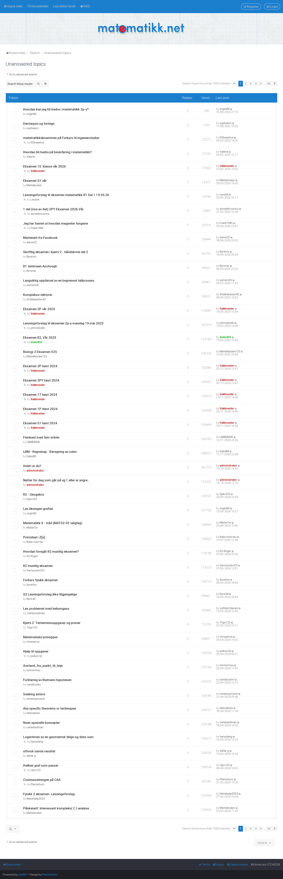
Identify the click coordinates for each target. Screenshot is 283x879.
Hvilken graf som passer (40, 765)
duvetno (32, 584)
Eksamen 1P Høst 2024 (40, 409)
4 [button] (255, 83)
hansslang (37, 741)
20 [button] (268, 83)
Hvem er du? (32, 466)
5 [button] (260, 83)
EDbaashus (37, 142)
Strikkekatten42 (36, 299)
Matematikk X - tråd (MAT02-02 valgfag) (52, 523)
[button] (234, 84)
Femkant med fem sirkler (41, 437)
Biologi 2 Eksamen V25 (40, 352)
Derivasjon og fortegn (38, 123)
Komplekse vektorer (37, 295)
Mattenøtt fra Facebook (40, 238)
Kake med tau (35, 541)
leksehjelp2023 (36, 798)
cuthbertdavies (36, 613)
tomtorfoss (33, 670)
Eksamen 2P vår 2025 (39, 309)
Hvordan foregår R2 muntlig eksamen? (51, 551)
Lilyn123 (36, 770)
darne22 (32, 242)
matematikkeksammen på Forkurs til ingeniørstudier (61, 138)
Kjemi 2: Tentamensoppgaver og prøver (51, 623)
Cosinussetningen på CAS (42, 780)
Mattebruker (34, 185)
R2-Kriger (32, 556)
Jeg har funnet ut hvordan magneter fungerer (55, 223)
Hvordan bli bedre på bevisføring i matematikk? (57, 152)
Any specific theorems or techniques (49, 708)
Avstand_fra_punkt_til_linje (43, 666)
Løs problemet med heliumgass (46, 608)
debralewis (33, 713)
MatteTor (32, 527)
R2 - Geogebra (33, 494)
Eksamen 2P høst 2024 (40, 366)
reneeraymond (36, 698)
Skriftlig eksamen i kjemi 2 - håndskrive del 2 (55, 252)
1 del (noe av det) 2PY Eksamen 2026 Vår (53, 209)
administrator (35, 470)
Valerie (31, 156)
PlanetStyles (50, 874)
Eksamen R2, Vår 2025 (39, 337)
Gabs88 (31, 456)
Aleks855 (36, 342)
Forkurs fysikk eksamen (40, 580)
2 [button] (245, 83)
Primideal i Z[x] (34, 537)
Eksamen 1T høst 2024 (40, 395)
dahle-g (31, 755)
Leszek (35, 199)
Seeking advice (34, 694)
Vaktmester (38, 171)
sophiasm (33, 128)
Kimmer (31, 270)
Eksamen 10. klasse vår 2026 (44, 166)
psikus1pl (36, 656)
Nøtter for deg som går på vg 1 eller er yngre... (56, 480)
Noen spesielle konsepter (41, 723)
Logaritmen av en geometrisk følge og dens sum (58, 737)
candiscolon (34, 684)
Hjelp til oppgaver (36, 651)
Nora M (31, 598)
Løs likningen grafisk (38, 509)
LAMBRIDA (33, 442)
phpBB (22, 874)
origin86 (31, 113)
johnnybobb (38, 327)
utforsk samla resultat (39, 751)
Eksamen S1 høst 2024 (40, 423)
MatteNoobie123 (37, 356)
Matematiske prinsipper (40, 637)
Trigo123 (32, 627)
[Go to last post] (231, 108)
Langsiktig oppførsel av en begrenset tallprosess (58, 280)
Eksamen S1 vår (35, 181)
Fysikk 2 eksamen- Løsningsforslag (49, 794)
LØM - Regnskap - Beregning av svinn (50, 452)
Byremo (31, 256)
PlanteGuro (37, 784)
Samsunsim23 (35, 570)
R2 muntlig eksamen (38, 566)
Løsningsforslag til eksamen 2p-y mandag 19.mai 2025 (63, 323)
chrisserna (33, 641)
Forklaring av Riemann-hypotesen (47, 680)
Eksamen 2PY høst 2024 (41, 380)
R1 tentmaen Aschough (40, 266)
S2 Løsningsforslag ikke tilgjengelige (50, 594)
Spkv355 (32, 499)
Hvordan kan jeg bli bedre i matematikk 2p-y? (56, 109)
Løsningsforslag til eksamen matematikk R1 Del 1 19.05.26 (66, 195)
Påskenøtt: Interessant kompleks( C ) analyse (56, 808)
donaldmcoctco (40, 213)
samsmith (33, 285)
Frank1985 (37, 228)
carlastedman (35, 727)
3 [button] (250, 83)
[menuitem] (37, 6)
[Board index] (141, 29)
